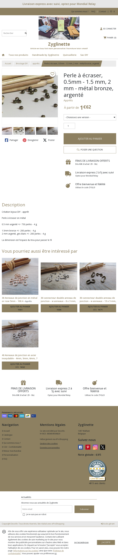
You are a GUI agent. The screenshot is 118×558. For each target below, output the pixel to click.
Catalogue (7, 435)
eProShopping (58, 523)
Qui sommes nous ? (12, 443)
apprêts (36, 63)
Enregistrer (32, 140)
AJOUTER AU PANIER (90, 138)
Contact (102, 11)
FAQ (5, 459)
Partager (13, 140)
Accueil (8, 63)
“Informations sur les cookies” (26, 550)
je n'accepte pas (81, 542)
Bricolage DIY (22, 63)
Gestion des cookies (49, 443)
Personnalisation (10, 455)
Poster (51, 140)
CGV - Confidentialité (12, 447)
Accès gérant (108, 523)
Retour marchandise (12, 451)
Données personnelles (50, 447)
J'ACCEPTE (106, 542)
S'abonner (84, 509)
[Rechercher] (26, 33)
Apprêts (68, 100)
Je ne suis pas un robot (36, 514)
